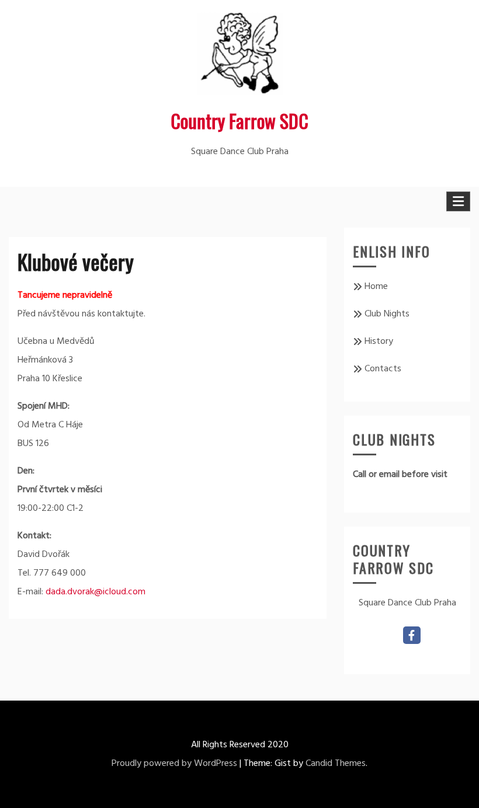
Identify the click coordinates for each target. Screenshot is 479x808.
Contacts (383, 369)
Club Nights (387, 314)
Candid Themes (336, 763)
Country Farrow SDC (239, 120)
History (379, 341)
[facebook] (412, 635)
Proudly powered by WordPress (174, 763)
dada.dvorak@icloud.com (95, 592)
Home (376, 286)
